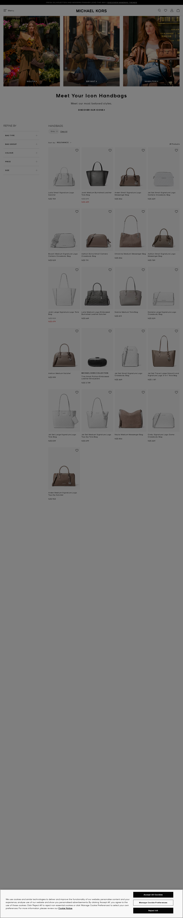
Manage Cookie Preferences (153, 902)
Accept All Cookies (153, 894)
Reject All (153, 910)
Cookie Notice (65, 908)
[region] (91, 903)
